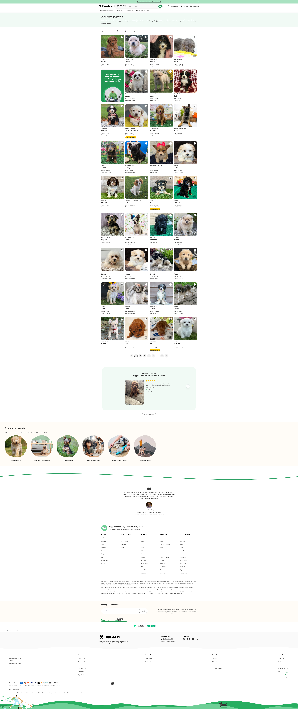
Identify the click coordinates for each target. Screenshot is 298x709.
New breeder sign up (150, 661)
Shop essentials (13, 670)
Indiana (142, 541)
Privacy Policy (21, 693)
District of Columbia (165, 544)
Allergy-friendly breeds (119, 460)
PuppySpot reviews (83, 674)
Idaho (102, 544)
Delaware (162, 541)
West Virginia (183, 573)
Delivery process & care (142, 10)
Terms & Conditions (217, 668)
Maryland (162, 551)
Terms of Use (12, 693)
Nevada (103, 551)
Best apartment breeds (42, 460)
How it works (129, 10)
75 (162, 356)
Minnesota (143, 554)
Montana (103, 547)
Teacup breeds (68, 460)
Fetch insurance (82, 668)
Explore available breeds (15, 663)
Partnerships (81, 671)
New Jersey (163, 560)
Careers (280, 674)
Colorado (103, 541)
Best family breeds (93, 460)
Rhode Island (163, 570)
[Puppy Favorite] (122, 37)
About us (119, 10)
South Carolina (183, 563)
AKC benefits (81, 665)
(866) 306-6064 (168, 639)
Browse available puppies (106, 10)
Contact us (214, 658)
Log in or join (81, 658)
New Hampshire (164, 557)
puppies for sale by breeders (132, 529)
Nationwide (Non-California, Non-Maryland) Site (70, 693)
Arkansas (182, 541)
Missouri (142, 557)
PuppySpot (4, 630)
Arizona (123, 538)
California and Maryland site (49, 693)
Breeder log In (148, 658)
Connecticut (163, 538)
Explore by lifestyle (14, 666)
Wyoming (103, 563)
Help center (215, 661)
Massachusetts (164, 554)
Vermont (162, 573)
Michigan (142, 551)
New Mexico (124, 541)
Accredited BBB (36, 693)
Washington (104, 560)
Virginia (182, 570)
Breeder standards (150, 665)
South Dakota (144, 570)
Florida (181, 544)
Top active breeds (145, 460)
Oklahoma (123, 544)
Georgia (182, 547)
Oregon (103, 554)
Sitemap (28, 693)
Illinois (142, 538)
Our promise (281, 665)
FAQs (213, 665)
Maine (161, 547)
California (103, 538)
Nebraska (143, 560)
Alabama (182, 538)
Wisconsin (143, 573)
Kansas (142, 547)
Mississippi (183, 557)
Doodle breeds (16, 460)
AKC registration (82, 661)
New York (162, 563)
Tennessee (183, 567)
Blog (279, 671)
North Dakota (144, 563)
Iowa (141, 544)
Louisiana (182, 554)
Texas (122, 547)
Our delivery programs (283, 668)
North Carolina (183, 560)
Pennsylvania (163, 567)
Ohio (141, 567)
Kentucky (182, 551)
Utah (102, 557)
